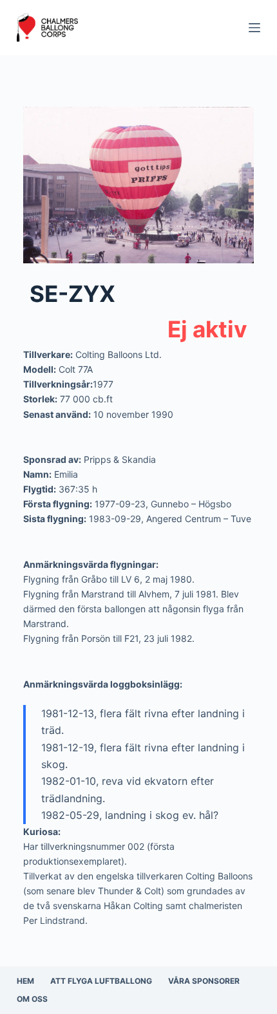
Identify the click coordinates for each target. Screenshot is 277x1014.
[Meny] (254, 27)
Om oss (32, 999)
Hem (25, 981)
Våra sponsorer (204, 981)
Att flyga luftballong (101, 981)
